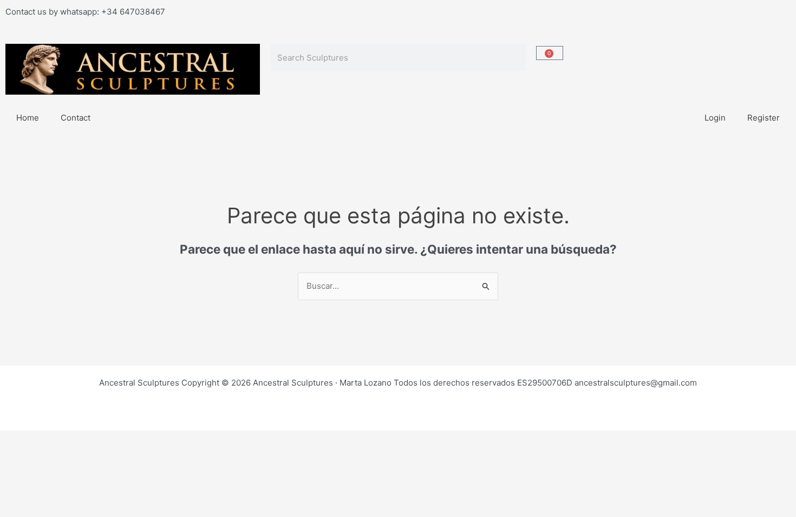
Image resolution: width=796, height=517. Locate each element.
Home (27, 117)
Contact (75, 117)
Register (763, 117)
